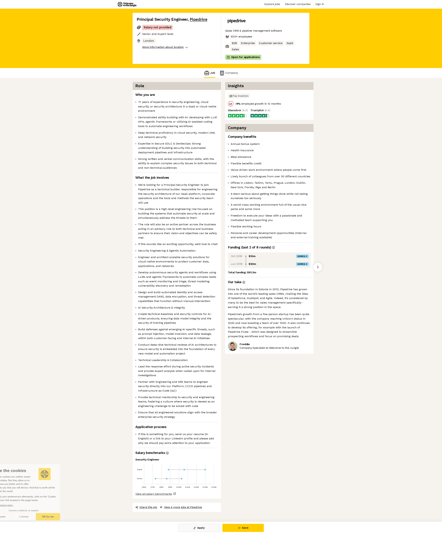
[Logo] (127, 4)
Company (231, 72)
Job (212, 72)
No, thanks (15, 516)
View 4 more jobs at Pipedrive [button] (183, 507)
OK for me (64, 516)
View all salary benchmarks (153, 493)
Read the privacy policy (18, 505)
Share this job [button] (148, 507)
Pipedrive (198, 19)
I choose (39, 516)
